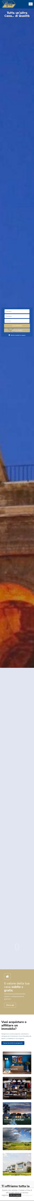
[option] (17, 579)
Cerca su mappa (17, 330)
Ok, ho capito (15, 1195)
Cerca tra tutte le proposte (13, 1043)
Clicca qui (10, 1005)
